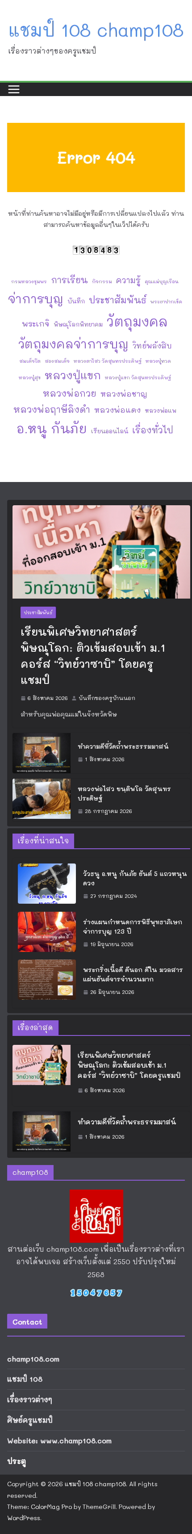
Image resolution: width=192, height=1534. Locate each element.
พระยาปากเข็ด (166, 301)
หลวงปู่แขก (73, 375)
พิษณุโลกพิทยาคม (78, 324)
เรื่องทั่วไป (152, 430)
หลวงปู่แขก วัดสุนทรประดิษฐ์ (138, 377)
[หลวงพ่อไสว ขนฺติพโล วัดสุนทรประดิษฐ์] (42, 800)
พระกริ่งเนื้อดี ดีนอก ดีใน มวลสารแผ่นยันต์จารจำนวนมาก (133, 974)
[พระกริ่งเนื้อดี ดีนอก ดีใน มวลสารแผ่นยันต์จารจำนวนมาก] (47, 981)
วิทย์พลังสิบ (152, 345)
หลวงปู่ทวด (158, 361)
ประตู (16, 1461)
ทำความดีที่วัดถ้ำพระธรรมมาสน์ (123, 746)
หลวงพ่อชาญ (123, 393)
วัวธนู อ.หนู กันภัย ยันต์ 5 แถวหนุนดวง (135, 878)
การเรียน (69, 279)
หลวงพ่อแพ (160, 410)
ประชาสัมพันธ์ (117, 300)
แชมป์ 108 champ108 (96, 29)
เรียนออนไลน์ (109, 431)
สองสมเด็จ (57, 361)
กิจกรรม (102, 281)
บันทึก (76, 301)
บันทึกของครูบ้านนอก (107, 697)
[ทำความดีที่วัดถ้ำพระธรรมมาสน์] (42, 753)
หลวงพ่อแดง (117, 410)
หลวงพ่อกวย (69, 393)
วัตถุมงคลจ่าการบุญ (73, 344)
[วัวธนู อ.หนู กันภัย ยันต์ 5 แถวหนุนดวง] (47, 884)
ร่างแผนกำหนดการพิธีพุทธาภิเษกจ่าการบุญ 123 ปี (132, 926)
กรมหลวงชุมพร (29, 281)
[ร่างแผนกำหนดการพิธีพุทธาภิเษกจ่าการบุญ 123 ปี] (47, 933)
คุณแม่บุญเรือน (162, 281)
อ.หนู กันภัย (52, 428)
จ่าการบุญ (35, 298)
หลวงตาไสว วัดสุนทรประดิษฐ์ (108, 361)
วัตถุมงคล (137, 321)
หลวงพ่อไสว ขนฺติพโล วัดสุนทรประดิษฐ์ (124, 793)
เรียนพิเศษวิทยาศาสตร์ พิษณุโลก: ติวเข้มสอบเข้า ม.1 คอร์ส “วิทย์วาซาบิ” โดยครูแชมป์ (93, 655)
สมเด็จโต (30, 361)
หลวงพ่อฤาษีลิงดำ (51, 409)
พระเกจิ (36, 323)
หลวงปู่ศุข (30, 377)
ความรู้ (128, 280)
